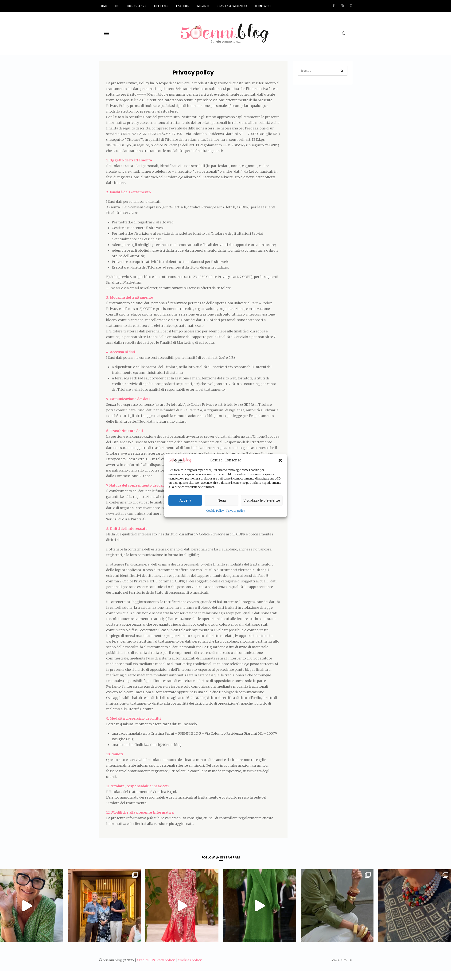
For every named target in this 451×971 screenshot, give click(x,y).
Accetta (185, 500)
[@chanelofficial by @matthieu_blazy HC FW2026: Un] (181, 905)
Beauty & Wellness (232, 6)
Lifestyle (161, 6)
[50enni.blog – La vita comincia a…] (225, 26)
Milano (203, 6)
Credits (143, 960)
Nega (222, 500)
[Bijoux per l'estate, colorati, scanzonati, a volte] (414, 905)
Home (103, 6)
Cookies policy (190, 960)
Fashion (183, 6)
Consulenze (136, 6)
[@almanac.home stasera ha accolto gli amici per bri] (104, 905)
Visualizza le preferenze (261, 500)
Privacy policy (235, 510)
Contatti (263, 6)
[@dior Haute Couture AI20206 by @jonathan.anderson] (259, 905)
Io (117, 6)
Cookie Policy (215, 510)
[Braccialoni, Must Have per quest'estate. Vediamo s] (337, 905)
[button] (280, 460)
